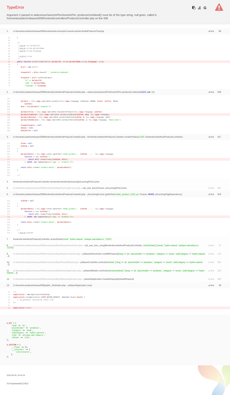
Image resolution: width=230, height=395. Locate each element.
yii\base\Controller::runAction (94, 262)
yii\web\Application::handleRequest (100, 279)
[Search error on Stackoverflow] (199, 7)
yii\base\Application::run (79, 285)
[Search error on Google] (205, 7)
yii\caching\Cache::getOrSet (100, 194)
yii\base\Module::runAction (95, 271)
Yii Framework (13, 383)
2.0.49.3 (24, 383)
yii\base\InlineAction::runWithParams (100, 254)
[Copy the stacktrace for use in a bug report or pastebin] (193, 7)
